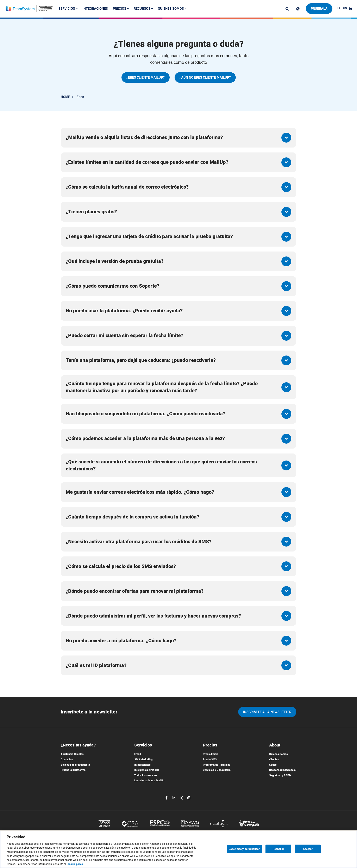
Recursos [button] (142, 9)
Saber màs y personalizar (244, 848)
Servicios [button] (67, 9)
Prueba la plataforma (73, 769)
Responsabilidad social (282, 769)
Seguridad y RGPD (280, 775)
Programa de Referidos (216, 764)
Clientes (274, 759)
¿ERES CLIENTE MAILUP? (145, 77)
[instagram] (188, 798)
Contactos (67, 759)
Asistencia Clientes (72, 754)
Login (342, 8)
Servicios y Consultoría (217, 769)
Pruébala (319, 9)
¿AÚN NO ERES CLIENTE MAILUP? (205, 77)
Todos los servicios (145, 775)
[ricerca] (287, 9)
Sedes (273, 764)
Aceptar (308, 848)
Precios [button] (120, 9)
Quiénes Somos (278, 754)
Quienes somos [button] (171, 9)
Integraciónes (95, 9)
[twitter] (182, 798)
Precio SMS (210, 759)
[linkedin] (174, 798)
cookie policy (75, 863)
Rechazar (278, 848)
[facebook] (167, 798)
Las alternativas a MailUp (149, 780)
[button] (178, 138)
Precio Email (210, 754)
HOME (65, 97)
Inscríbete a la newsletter (267, 712)
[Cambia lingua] (298, 9)
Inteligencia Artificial (146, 769)
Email (137, 754)
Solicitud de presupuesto (75, 764)
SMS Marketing (143, 759)
